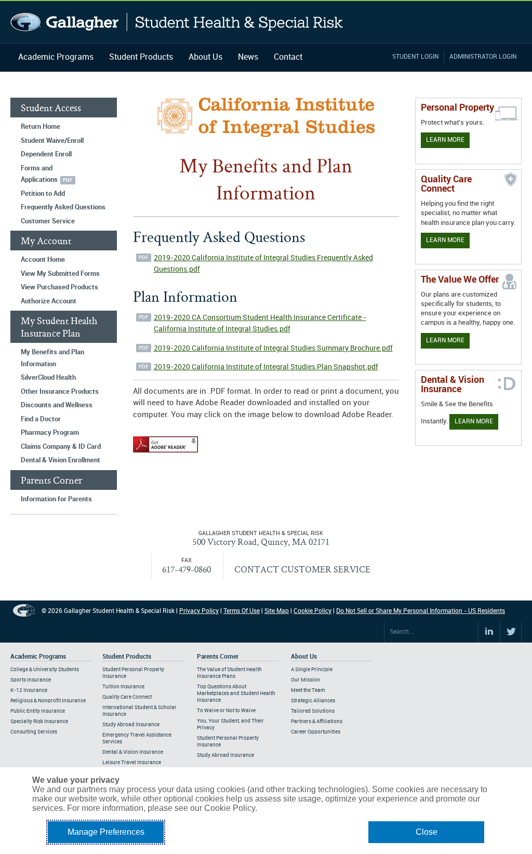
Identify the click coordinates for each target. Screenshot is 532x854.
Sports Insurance (30, 680)
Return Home (40, 126)
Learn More (445, 140)
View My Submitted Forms (60, 273)
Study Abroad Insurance (130, 724)
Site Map (276, 611)
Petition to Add (43, 193)
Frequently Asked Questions (63, 207)
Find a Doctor (41, 419)
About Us (205, 57)
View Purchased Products (59, 287)
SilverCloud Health (48, 377)
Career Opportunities (315, 732)
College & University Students (44, 669)
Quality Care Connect (127, 697)
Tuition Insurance (123, 686)
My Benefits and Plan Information (52, 358)
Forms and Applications (39, 174)
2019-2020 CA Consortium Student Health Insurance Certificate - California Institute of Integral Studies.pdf (260, 323)
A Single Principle (311, 669)
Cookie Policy (312, 611)
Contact (288, 57)
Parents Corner (217, 656)
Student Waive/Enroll (52, 140)
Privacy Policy (199, 611)
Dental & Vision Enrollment (60, 460)
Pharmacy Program (50, 432)
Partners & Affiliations (316, 721)
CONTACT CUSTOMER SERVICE (302, 569)
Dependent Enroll (46, 154)
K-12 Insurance (28, 690)
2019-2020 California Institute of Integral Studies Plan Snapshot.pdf (266, 367)
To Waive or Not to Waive (226, 710)
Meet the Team (308, 690)
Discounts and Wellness (56, 405)
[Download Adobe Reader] (165, 453)
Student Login (415, 57)
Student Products (141, 57)
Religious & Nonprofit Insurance (48, 700)
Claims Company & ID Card (61, 446)
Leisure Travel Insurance (131, 762)
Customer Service (48, 221)
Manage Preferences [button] (106, 832)
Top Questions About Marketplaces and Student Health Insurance (236, 693)
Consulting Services (33, 732)
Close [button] (426, 832)
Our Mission (305, 680)
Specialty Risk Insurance (39, 721)
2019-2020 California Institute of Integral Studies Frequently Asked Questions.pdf (263, 264)
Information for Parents (56, 499)
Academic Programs (56, 57)
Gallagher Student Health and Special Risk (176, 22)
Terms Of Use (241, 611)
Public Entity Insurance (37, 711)
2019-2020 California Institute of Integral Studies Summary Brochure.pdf (273, 348)
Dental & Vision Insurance (132, 752)
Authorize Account (48, 301)
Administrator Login (482, 57)
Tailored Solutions (313, 711)
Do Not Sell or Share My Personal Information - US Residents (420, 611)
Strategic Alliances (313, 700)
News (248, 57)
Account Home (43, 259)
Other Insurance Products (60, 391)
